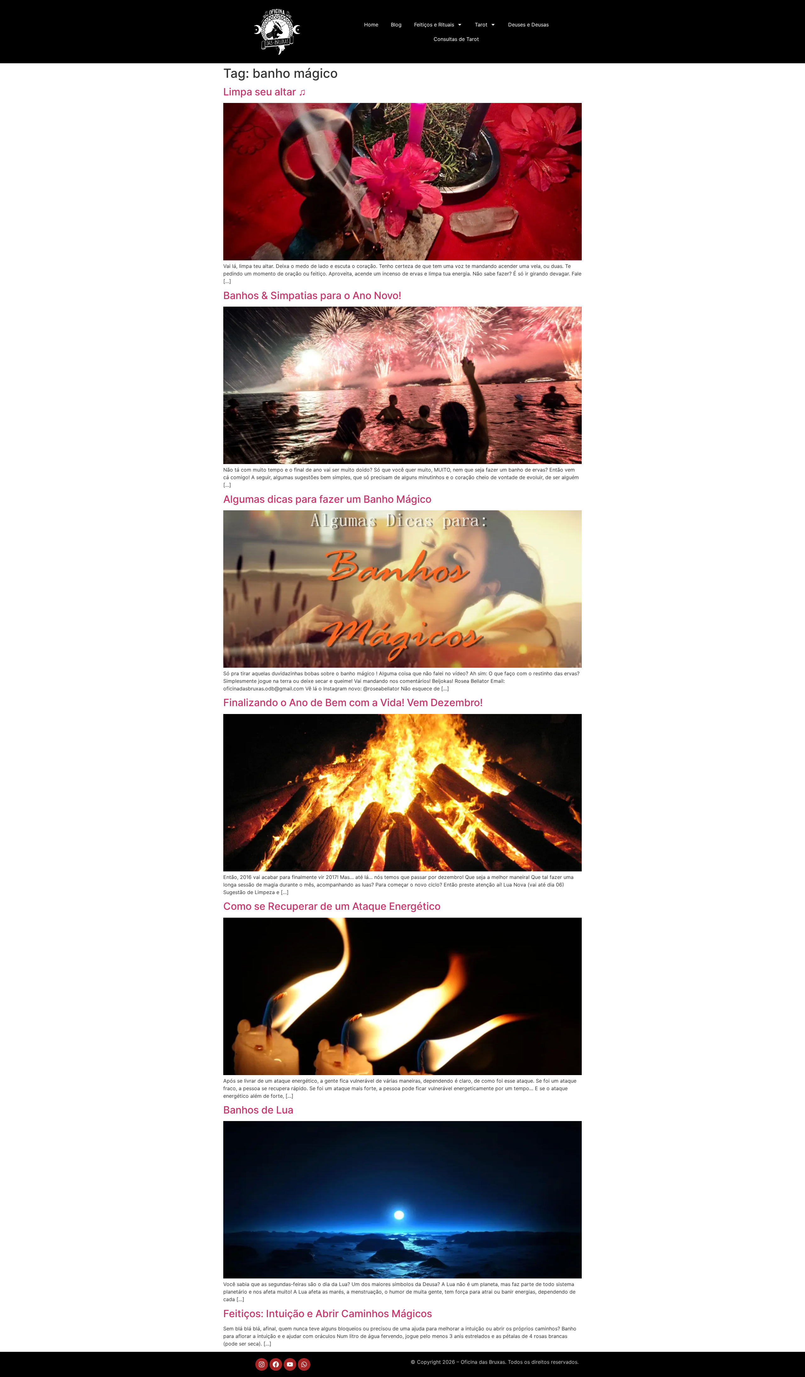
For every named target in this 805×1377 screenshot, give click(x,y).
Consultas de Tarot (456, 39)
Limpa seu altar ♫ (264, 92)
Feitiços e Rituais (434, 24)
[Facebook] (275, 1364)
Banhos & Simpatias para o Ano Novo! (312, 295)
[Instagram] (261, 1364)
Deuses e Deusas (528, 24)
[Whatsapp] (304, 1364)
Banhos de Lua (258, 1110)
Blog (396, 24)
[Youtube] (290, 1364)
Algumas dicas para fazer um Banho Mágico (327, 499)
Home (371, 24)
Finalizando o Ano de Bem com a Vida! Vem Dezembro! (353, 702)
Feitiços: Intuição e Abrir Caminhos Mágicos (327, 1313)
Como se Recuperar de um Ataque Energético (332, 906)
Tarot (481, 24)
